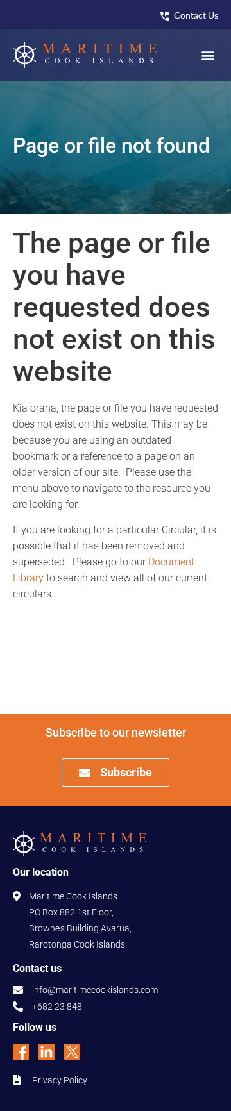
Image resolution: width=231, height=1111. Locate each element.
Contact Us (196, 15)
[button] (207, 54)
